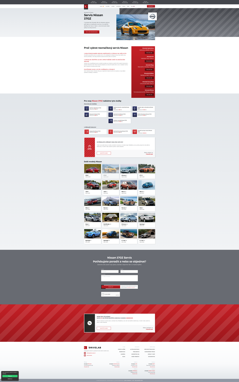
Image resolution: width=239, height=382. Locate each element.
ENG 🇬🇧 (132, 6)
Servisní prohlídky (149, 349)
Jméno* (102, 269)
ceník (113, 6)
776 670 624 (115, 2)
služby (108, 6)
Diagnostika (151, 356)
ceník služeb (121, 349)
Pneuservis (136, 351)
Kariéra (118, 6)
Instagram (89, 355)
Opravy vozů (151, 354)
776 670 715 (145, 2)
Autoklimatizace (134, 349)
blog (124, 6)
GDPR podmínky (128, 380)
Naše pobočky (135, 356)
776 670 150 (125, 2)
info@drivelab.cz (91, 353)
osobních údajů (131, 287)
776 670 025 (135, 2)
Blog (124, 356)
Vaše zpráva (103, 274)
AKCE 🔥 (102, 6)
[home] (86, 6)
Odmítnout (10, 378)
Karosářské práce (150, 351)
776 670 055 (94, 2)
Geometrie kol (135, 354)
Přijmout (10, 376)
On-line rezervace (91, 32)
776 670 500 (104, 2)
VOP (133, 380)
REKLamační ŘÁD (139, 380)
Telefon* (121, 269)
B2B (128, 6)
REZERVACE (122, 351)
